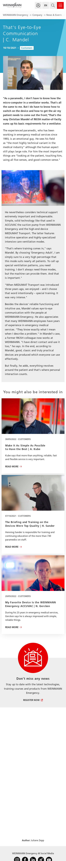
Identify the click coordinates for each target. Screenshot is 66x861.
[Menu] (60, 5)
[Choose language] (45, 5)
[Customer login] (38, 5)
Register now (31, 700)
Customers (26, 48)
